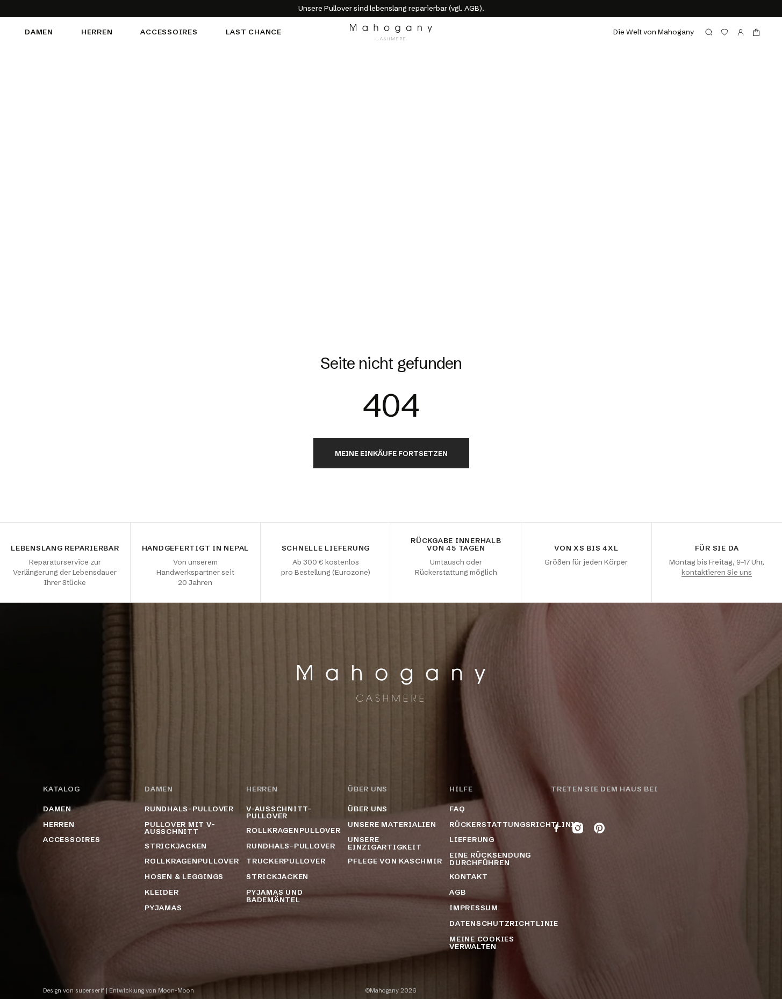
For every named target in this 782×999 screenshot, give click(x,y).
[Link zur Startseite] (391, 32)
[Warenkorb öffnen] (756, 32)
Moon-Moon (176, 991)
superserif (89, 991)
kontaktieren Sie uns (716, 572)
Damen (39, 31)
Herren (97, 31)
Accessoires (168, 31)
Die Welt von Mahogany (653, 31)
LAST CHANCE (254, 31)
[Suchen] (709, 32)
